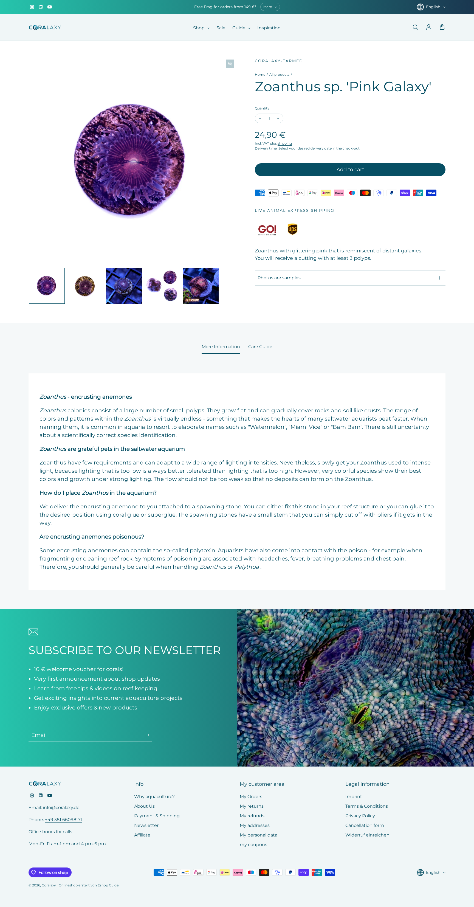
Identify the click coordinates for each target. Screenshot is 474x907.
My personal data (258, 835)
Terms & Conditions (366, 806)
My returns (252, 806)
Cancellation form (364, 825)
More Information (221, 346)
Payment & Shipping (157, 815)
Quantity (262, 108)
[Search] (415, 27)
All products (279, 74)
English (433, 6)
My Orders (251, 796)
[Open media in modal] (230, 64)
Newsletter (146, 825)
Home (260, 74)
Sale (220, 27)
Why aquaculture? (154, 796)
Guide (239, 27)
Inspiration (269, 27)
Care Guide (260, 346)
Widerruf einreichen (367, 835)
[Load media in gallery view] (47, 286)
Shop (199, 27)
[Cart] (442, 27)
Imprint (353, 796)
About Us (144, 806)
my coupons (253, 844)
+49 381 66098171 (63, 819)
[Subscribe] (146, 735)
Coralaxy (49, 885)
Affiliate (142, 835)
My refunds (252, 815)
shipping (285, 143)
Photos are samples (279, 277)
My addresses (255, 825)
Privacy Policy (360, 815)
